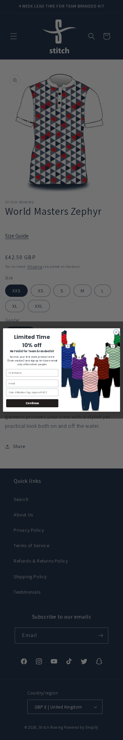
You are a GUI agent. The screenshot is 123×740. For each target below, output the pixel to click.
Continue (32, 403)
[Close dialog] (116, 331)
